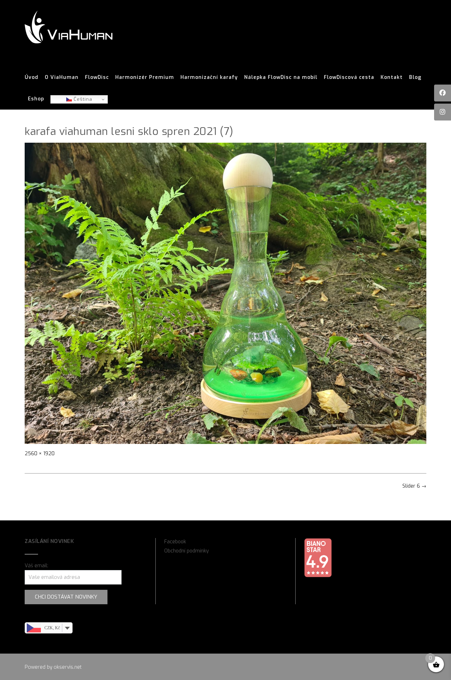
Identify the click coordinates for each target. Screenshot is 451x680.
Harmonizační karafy (209, 77)
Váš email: (36, 565)
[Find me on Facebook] (442, 93)
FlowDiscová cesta (349, 77)
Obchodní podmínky (186, 551)
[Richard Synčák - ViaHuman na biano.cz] (318, 576)
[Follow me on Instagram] (442, 112)
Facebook (175, 541)
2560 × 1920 (40, 453)
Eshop (36, 98)
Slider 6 (414, 486)
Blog (415, 77)
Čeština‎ (82, 99)
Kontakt (392, 77)
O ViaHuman (62, 77)
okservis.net (68, 667)
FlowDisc (97, 77)
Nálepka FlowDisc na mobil (280, 77)
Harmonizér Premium (144, 77)
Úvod (31, 77)
